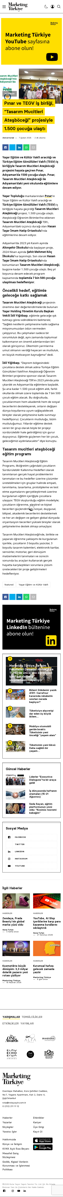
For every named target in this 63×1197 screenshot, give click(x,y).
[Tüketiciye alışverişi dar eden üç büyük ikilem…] (15, 712)
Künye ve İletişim (12, 1144)
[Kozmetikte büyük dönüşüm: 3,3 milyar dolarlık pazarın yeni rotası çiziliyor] (16, 948)
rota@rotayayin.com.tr (14, 1102)
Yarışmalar (11, 1017)
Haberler (10, 94)
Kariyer (37, 1122)
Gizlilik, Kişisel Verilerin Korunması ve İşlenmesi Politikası (16, 1165)
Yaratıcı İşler (9, 1131)
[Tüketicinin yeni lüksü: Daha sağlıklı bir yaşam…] (15, 746)
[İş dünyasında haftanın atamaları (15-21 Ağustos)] (15, 793)
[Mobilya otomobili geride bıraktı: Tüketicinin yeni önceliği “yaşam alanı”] (15, 729)
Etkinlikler (10, 1023)
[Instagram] (12, 1191)
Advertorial (8, 137)
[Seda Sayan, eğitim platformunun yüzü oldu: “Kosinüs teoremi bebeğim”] (15, 808)
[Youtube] (19, 1191)
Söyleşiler (7, 1127)
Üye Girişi (38, 1127)
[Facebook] (4, 1191)
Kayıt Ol (37, 1131)
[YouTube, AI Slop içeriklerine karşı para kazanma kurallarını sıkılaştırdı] (47, 901)
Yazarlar (7, 1122)
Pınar (48, 196)
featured (9, 584)
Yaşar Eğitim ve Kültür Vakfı (33, 584)
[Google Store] (42, 1149)
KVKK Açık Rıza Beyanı (15, 1148)
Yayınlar (27, 1023)
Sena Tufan (7, 929)
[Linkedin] (24, 1191)
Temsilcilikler (32, 1017)
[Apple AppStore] (42, 1142)
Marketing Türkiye (11, 980)
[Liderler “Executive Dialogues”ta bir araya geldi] (15, 780)
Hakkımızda (9, 1139)
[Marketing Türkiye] (19, 6)
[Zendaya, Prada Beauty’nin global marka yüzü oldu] (16, 901)
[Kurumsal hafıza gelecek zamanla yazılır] (47, 948)
